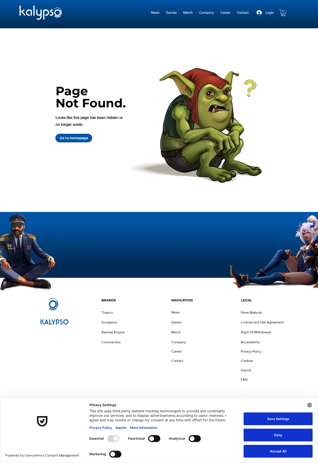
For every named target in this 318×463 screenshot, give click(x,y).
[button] (283, 12)
